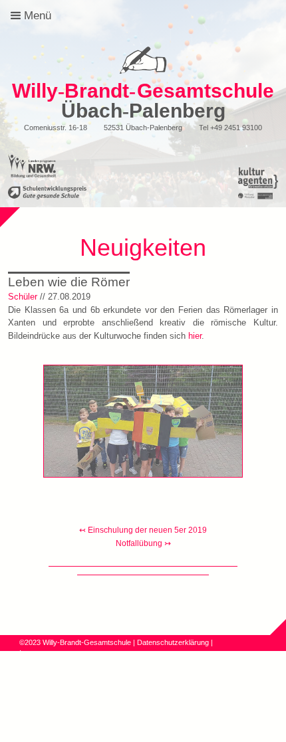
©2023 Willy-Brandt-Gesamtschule (75, 642)
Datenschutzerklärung (173, 642)
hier (195, 336)
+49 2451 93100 (236, 128)
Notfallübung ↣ (143, 543)
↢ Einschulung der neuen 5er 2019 (143, 530)
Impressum (37, 653)
